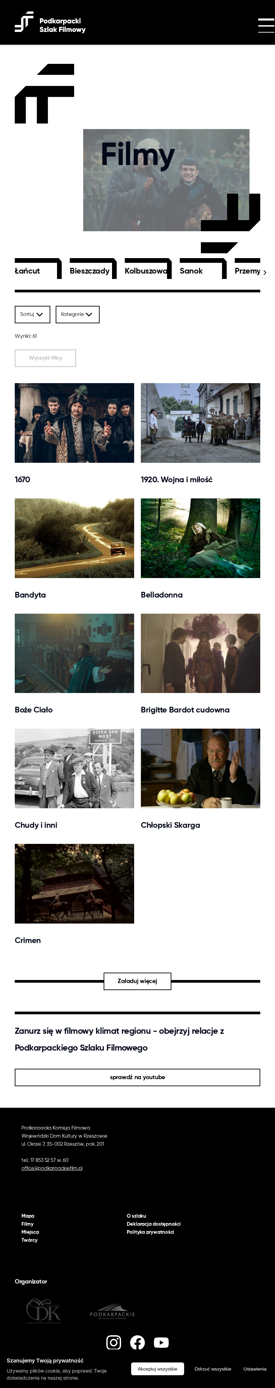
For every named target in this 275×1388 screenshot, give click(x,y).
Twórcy (29, 1240)
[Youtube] (161, 1342)
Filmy (27, 1224)
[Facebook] (137, 1342)
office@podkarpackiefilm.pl (51, 1168)
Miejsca (30, 1232)
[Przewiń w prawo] (265, 272)
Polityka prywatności (150, 1232)
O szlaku (136, 1216)
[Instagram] (113, 1342)
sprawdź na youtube (137, 1077)
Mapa (27, 1216)
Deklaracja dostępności (154, 1224)
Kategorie (72, 314)
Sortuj (27, 314)
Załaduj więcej (137, 981)
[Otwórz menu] (258, 26)
